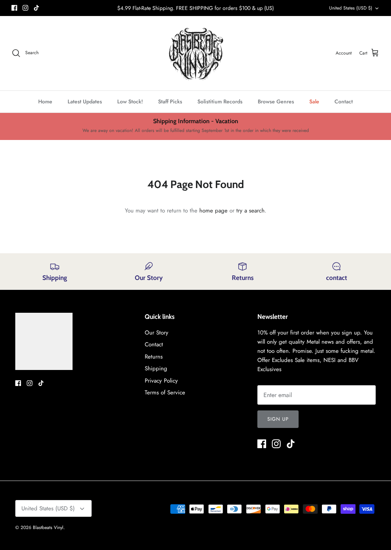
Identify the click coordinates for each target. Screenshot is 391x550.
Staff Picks (170, 101)
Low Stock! (130, 101)
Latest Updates (85, 101)
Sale (314, 101)
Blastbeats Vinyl (48, 527)
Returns (154, 356)
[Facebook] (14, 8)
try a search (250, 210)
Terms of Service (165, 392)
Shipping (156, 368)
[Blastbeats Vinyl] (195, 53)
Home (45, 101)
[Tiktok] (36, 8)
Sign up (278, 419)
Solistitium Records (219, 101)
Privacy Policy (161, 380)
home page (213, 210)
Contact (343, 101)
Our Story (156, 332)
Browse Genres (276, 101)
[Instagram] (25, 8)
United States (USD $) (350, 8)
